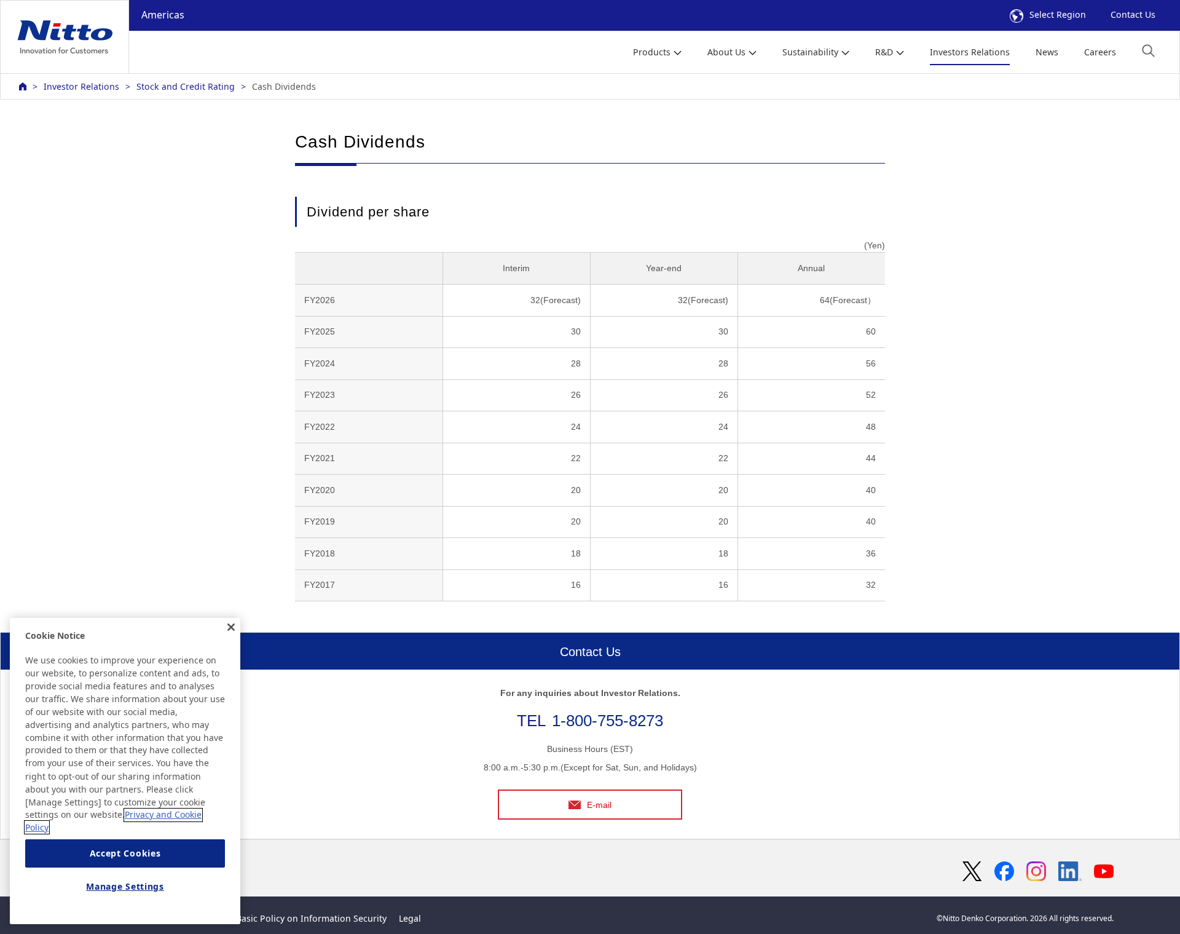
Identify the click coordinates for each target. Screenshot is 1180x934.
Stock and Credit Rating (185, 86)
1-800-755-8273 (607, 720)
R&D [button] (884, 52)
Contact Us (1133, 14)
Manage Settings (125, 886)
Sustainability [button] (810, 52)
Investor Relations (81, 86)
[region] (125, 771)
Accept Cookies (125, 853)
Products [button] (652, 52)
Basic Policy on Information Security (311, 918)
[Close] (231, 627)
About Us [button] (726, 52)
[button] (1148, 50)
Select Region (1057, 14)
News (1047, 52)
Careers (1100, 52)
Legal (410, 918)
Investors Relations (970, 52)
